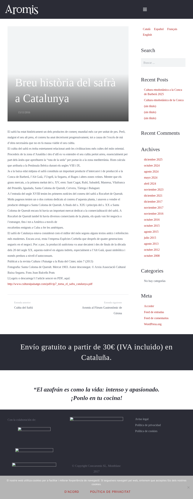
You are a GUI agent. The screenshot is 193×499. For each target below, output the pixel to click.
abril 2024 (150, 183)
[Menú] (145, 9)
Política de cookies (146, 431)
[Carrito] (153, 9)
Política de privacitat (110, 492)
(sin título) (150, 106)
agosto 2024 (151, 171)
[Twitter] (174, 9)
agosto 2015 (151, 231)
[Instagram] (183, 9)
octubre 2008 (152, 255)
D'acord (71, 492)
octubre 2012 (152, 249)
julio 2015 (150, 237)
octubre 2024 (152, 165)
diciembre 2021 (153, 195)
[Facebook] (165, 9)
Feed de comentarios (156, 318)
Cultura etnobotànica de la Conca (164, 100)
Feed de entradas (154, 312)
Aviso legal (142, 419)
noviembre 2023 (153, 189)
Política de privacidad (148, 425)
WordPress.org (153, 324)
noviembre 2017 (153, 207)
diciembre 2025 (153, 159)
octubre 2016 (152, 219)
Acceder (149, 306)
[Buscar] (181, 62)
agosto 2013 (151, 243)
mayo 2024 (150, 177)
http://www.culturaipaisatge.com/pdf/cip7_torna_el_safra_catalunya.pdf (50, 283)
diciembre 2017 (153, 201)
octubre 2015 (152, 225)
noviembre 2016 (153, 213)
